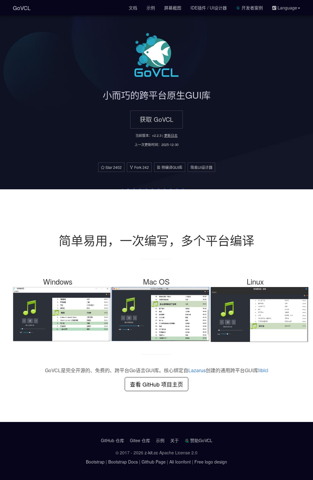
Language (286, 8)
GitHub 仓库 (112, 440)
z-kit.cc (151, 452)
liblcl (263, 370)
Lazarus (197, 370)
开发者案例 (251, 8)
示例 (150, 8)
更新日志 (171, 135)
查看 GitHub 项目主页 (156, 384)
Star (113, 167)
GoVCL (22, 8)
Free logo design (210, 462)
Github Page (154, 462)
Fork (141, 167)
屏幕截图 (172, 8)
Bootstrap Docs (123, 462)
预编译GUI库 (171, 167)
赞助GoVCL (201, 440)
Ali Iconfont (180, 462)
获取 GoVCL (156, 119)
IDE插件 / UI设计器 (208, 8)
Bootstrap (95, 462)
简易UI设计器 (201, 167)
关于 (174, 440)
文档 (133, 8)
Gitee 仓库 (140, 440)
